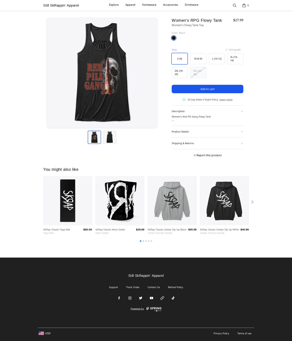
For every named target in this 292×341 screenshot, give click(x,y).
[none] (233, 49)
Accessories (170, 5)
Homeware (149, 5)
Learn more (226, 99)
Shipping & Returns (183, 143)
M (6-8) (198, 58)
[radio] (180, 58)
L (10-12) (217, 58)
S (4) (179, 58)
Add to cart (207, 89)
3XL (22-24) (197, 72)
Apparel (130, 5)
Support (113, 287)
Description (178, 111)
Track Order (132, 287)
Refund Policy (175, 287)
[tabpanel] (102, 73)
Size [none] (174, 50)
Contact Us (154, 287)
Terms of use (244, 333)
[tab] (94, 137)
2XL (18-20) (179, 72)
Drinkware (191, 5)
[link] (67, 200)
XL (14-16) (234, 58)
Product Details (180, 131)
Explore (114, 5)
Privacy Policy (221, 333)
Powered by (137, 308)
